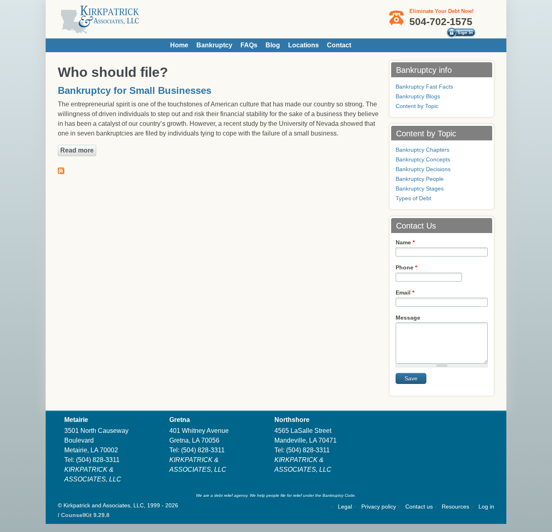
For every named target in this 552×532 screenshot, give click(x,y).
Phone (406, 267)
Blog (272, 45)
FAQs (248, 45)
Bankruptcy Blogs (418, 96)
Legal (345, 506)
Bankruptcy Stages (420, 188)
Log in (486, 506)
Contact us (419, 506)
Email (405, 292)
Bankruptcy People (420, 179)
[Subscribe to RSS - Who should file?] (61, 168)
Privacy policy (378, 506)
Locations (303, 45)
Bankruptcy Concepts (423, 159)
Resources (455, 506)
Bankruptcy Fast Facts (424, 86)
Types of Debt (413, 198)
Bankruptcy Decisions (423, 169)
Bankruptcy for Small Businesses (134, 90)
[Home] (100, 30)
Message (408, 317)
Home (179, 45)
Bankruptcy (214, 45)
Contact (339, 45)
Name (405, 242)
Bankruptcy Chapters (422, 149)
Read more (78, 150)
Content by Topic (417, 106)
